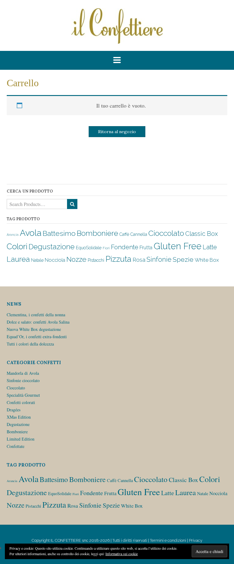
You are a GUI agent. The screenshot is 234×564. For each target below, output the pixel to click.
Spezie (183, 259)
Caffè (124, 234)
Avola (30, 233)
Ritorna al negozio (117, 131)
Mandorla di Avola (23, 373)
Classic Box (201, 233)
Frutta (146, 247)
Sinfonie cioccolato (23, 380)
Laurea (18, 259)
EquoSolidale (88, 247)
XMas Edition (19, 417)
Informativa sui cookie (121, 553)
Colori (17, 246)
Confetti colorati (21, 402)
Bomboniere (97, 233)
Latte (210, 247)
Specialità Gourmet (23, 395)
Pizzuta (118, 259)
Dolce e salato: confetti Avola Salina (38, 322)
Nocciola (55, 260)
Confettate (15, 446)
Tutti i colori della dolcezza (30, 344)
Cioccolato (166, 233)
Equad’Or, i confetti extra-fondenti (37, 336)
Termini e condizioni (168, 540)
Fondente (124, 247)
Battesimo (59, 233)
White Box (207, 260)
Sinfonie (159, 259)
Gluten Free (177, 246)
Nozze (76, 259)
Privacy (195, 540)
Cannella (138, 234)
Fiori (106, 248)
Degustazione (52, 247)
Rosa (139, 260)
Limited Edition (20, 439)
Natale (37, 260)
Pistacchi (96, 260)
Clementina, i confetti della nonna (36, 314)
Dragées (13, 410)
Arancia (13, 234)
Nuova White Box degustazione (34, 329)
